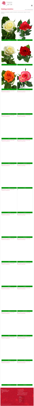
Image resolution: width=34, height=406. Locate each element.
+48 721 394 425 (21, 391)
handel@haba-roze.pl (24, 393)
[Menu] (32, 6)
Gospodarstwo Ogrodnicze (23, 394)
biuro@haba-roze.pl (24, 392)
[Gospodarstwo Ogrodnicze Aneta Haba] (17, 3)
